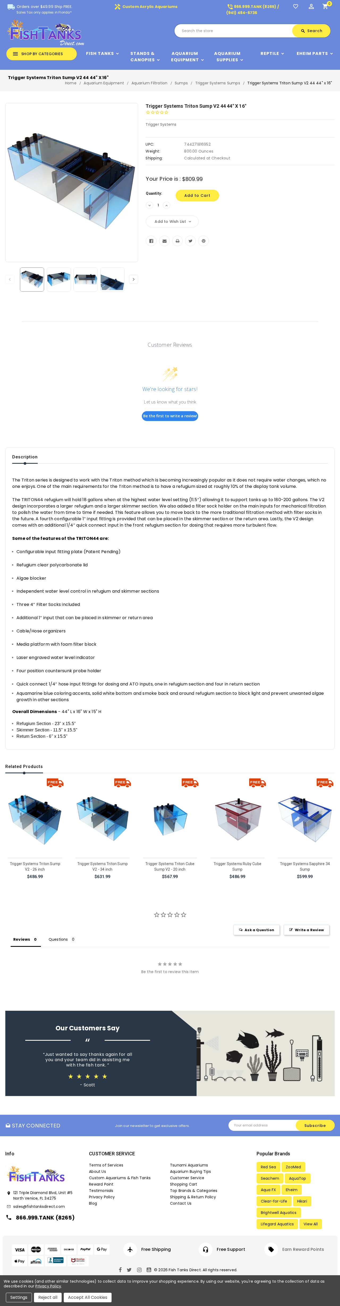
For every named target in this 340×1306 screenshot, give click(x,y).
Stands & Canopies (142, 56)
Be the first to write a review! (170, 415)
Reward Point (101, 1184)
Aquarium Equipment (185, 56)
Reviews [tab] (21, 939)
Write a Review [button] (309, 929)
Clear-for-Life (274, 1201)
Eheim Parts (312, 53)
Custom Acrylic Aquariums (145, 6)
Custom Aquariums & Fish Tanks (120, 1178)
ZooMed (293, 1167)
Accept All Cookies (87, 1297)
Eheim (292, 1189)
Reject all (47, 1297)
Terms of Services (106, 1165)
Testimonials (101, 1190)
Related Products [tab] (24, 766)
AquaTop (297, 1178)
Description (25, 456)
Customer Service (187, 1178)
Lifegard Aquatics (277, 1224)
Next (133, 279)
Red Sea (268, 1167)
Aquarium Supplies (227, 56)
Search (311, 30)
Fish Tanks (100, 53)
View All (311, 1224)
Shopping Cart (183, 1184)
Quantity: (154, 193)
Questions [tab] (58, 939)
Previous (9, 279)
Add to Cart (35, 883)
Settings (18, 1297)
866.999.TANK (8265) (45, 1217)
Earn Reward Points (303, 1249)
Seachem (270, 1178)
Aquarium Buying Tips (190, 1171)
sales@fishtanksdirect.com (39, 1206)
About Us (97, 1171)
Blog (93, 1203)
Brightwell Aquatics (279, 1212)
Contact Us (181, 1203)
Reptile (270, 53)
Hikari (302, 1201)
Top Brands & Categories (194, 1190)
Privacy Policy (102, 1197)
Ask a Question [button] (259, 929)
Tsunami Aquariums (189, 1165)
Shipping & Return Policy (193, 1197)
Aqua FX (268, 1189)
